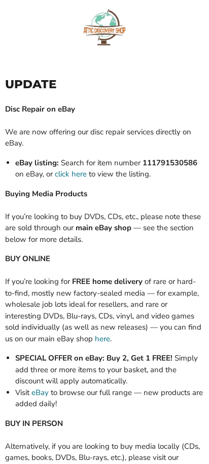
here (102, 339)
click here (71, 174)
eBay (40, 392)
